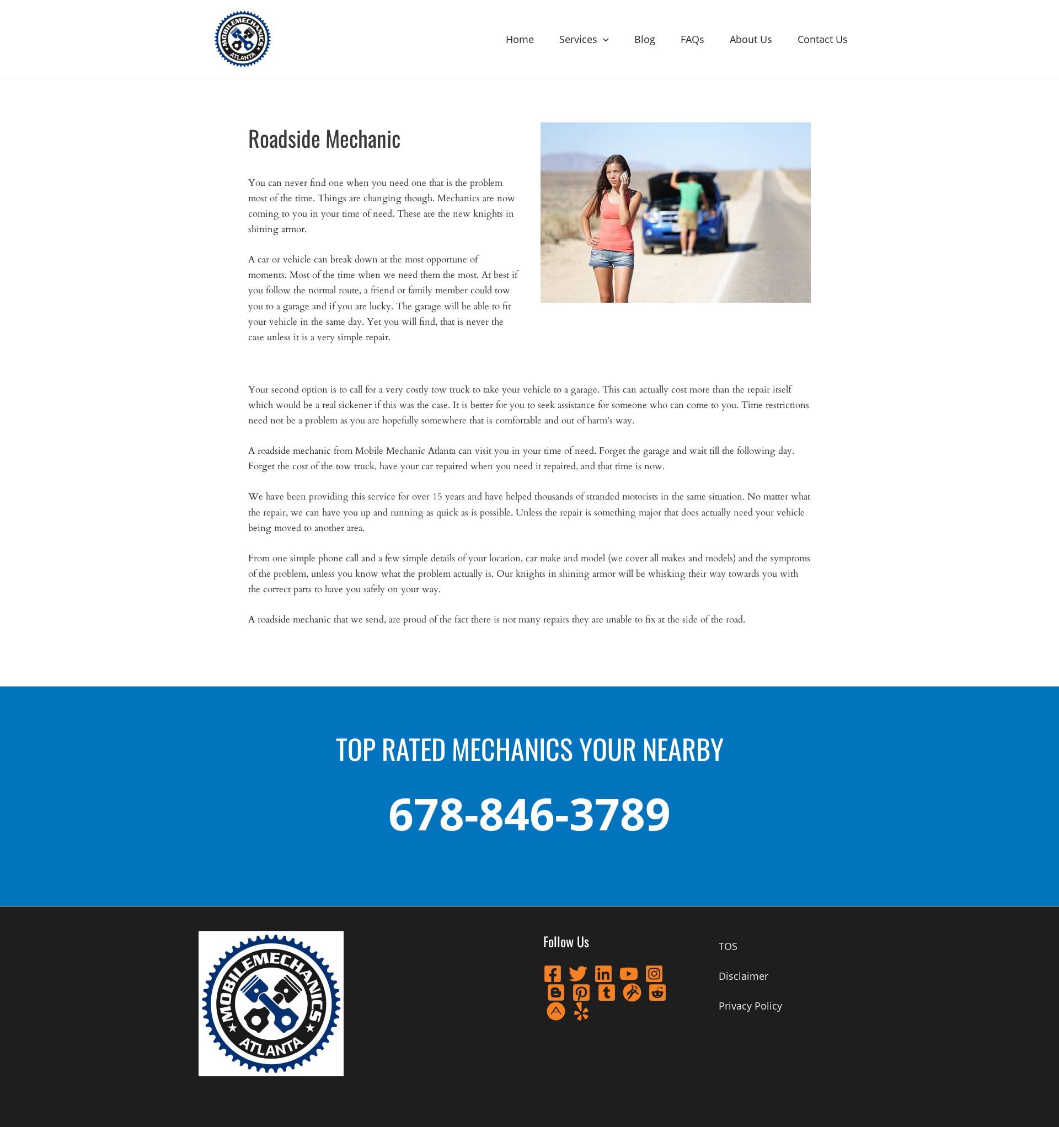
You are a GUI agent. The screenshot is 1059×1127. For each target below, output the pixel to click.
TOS (728, 946)
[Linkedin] (603, 973)
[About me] (556, 1011)
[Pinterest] (581, 992)
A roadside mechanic (291, 619)
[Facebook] (552, 973)
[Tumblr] (606, 992)
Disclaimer (743, 976)
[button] (603, 39)
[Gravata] (632, 992)
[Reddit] (657, 992)
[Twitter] (578, 973)
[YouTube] (628, 973)
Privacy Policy (750, 1005)
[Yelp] (581, 1011)
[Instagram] (654, 973)
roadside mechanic (294, 450)
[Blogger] (556, 992)
